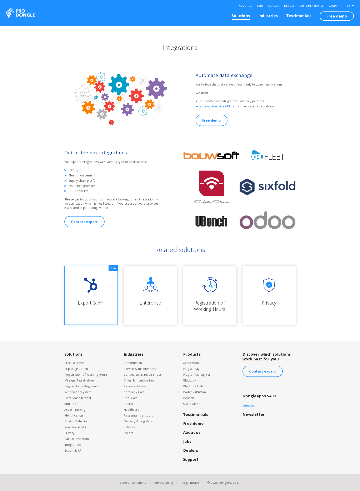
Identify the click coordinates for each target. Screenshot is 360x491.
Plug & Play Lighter (196, 374)
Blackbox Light (193, 386)
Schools (129, 427)
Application (191, 363)
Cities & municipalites (139, 380)
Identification (73, 415)
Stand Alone (191, 404)
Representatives (135, 386)
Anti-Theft (71, 404)
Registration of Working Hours (86, 374)
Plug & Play (191, 369)
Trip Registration (76, 369)
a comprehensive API (215, 106)
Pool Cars (131, 398)
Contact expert (84, 221)
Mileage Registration (79, 380)
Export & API (73, 450)
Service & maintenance (140, 369)
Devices (289, 6)
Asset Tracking (74, 410)
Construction (133, 363)
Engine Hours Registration (82, 386)
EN (349, 6)
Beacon (188, 398)
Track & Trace (74, 363)
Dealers (273, 6)
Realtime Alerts (75, 427)
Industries (268, 15)
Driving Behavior (76, 421)
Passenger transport (138, 415)
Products (192, 354)
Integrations (73, 445)
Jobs (260, 6)
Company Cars (134, 392)
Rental (128, 404)
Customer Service (311, 6)
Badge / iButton (194, 392)
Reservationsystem (78, 392)
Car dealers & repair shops (143, 374)
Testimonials (298, 15)
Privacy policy (164, 483)
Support (191, 459)
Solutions (241, 15)
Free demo (336, 16)
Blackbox (189, 380)
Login (333, 6)
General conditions (132, 483)
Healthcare (131, 410)
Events (128, 433)
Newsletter (253, 414)
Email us (248, 405)
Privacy (69, 433)
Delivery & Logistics (138, 421)
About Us (245, 6)
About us (191, 432)
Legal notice (190, 483)
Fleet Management (77, 398)
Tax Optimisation (76, 439)
